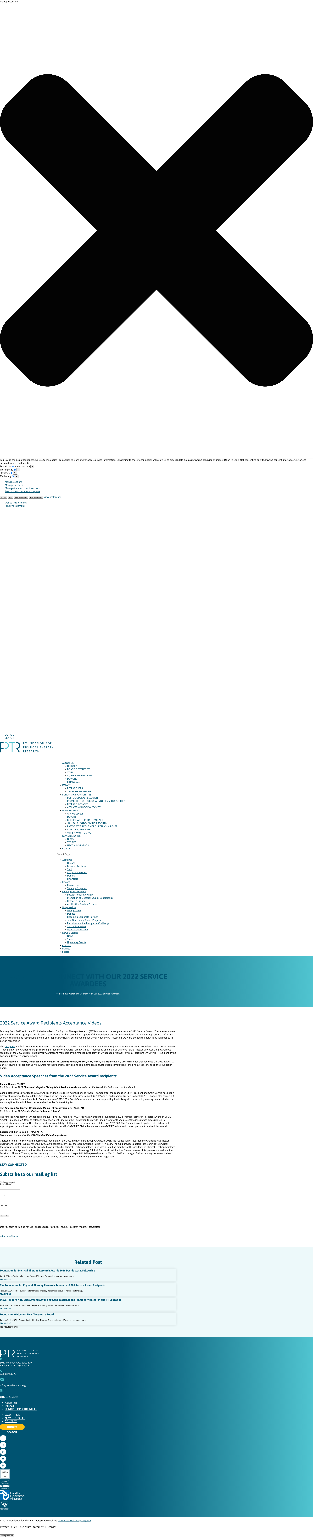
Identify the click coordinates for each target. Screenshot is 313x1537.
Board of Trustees (78, 769)
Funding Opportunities (74, 891)
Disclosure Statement (31, 1526)
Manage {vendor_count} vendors (22, 488)
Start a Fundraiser (79, 829)
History (72, 766)
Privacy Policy (8, 1526)
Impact (66, 785)
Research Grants (77, 804)
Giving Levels (75, 813)
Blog (65, 993)
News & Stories (70, 932)
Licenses (51, 1526)
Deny (10, 497)
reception (10, 1046)
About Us (67, 859)
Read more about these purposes (22, 491)
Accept (3, 497)
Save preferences (36, 497)
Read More (5, 1279)
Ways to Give (69, 907)
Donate (9, 734)
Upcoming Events (78, 845)
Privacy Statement (15, 505)
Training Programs (79, 791)
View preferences (21, 497)
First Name (4, 1196)
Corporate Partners (79, 775)
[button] (156, 230)
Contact (67, 848)
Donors (72, 778)
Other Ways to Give (79, 832)
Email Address (6, 1184)
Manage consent (7, 1536)
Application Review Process (84, 807)
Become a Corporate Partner (85, 820)
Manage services (14, 485)
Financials (73, 781)
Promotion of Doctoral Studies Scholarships (96, 800)
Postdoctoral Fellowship (83, 797)
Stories (71, 842)
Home (59, 993)
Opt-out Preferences (16, 502)
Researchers (75, 788)
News (70, 839)
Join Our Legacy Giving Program (87, 823)
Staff (70, 772)
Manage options (13, 481)
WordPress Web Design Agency (74, 1520)
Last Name (4, 1206)
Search (9, 737)
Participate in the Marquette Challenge (92, 826)
